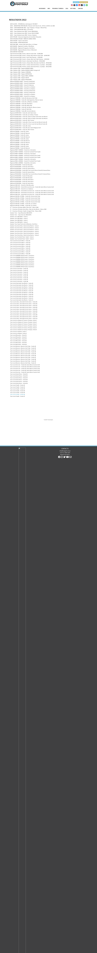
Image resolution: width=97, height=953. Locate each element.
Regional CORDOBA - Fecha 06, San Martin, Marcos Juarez (25, 107)
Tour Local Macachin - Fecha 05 (18, 342)
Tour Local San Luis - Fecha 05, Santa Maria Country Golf (25, 372)
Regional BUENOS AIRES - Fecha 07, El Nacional (22, 92)
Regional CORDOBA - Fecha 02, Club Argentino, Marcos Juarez (26, 100)
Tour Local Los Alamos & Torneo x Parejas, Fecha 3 (23, 324)
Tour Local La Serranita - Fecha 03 (19, 272)
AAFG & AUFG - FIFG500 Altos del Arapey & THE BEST (24, 24)
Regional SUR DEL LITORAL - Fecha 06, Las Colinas (23, 205)
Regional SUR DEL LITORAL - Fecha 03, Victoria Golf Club (25, 200)
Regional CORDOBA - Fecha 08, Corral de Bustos (23, 111)
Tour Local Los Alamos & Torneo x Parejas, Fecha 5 (23, 327)
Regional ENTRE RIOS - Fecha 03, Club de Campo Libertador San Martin (29, 116)
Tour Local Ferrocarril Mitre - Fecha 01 (20, 240)
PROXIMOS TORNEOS (57, 8)
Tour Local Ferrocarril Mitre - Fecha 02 (20, 242)
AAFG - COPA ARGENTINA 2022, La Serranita (21, 29)
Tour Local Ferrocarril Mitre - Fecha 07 (20, 251)
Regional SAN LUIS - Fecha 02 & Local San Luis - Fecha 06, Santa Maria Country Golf (32, 187)
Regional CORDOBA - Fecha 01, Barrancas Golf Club (23, 98)
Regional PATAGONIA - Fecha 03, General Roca (22, 168)
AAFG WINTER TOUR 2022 (16, 51)
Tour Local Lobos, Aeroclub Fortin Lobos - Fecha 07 (23, 313)
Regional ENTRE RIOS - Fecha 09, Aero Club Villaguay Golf (25, 127)
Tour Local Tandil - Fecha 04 (17, 390)
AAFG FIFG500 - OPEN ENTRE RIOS (19, 42)
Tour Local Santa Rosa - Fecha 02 (18, 376)
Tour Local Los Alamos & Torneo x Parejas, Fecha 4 (23, 326)
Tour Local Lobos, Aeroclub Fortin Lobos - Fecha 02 (23, 303)
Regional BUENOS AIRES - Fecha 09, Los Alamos (22, 96)
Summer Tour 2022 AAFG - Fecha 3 (19, 220)
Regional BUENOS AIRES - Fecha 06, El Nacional (22, 90)
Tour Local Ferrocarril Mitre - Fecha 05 (20, 248)
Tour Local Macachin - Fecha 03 (18, 338)
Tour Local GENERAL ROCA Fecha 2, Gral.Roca (22, 257)
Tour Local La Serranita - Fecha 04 (19, 274)
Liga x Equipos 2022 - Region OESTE (19, 77)
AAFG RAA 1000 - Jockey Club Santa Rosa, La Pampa (23, 44)
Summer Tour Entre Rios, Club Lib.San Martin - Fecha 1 (24, 225)
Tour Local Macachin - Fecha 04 (18, 340)
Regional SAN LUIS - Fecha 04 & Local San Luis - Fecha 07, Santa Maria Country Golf (32, 190)
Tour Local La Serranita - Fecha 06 (19, 277)
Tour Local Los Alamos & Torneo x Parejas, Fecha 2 (23, 322)
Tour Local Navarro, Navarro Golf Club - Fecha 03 (23, 350)
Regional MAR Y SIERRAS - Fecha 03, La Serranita (23, 153)
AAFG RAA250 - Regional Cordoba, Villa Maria (22, 46)
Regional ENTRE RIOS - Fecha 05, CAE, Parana (22, 120)
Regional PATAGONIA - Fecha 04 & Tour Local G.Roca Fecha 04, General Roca (30, 170)
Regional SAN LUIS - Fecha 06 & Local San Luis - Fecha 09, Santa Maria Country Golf (32, 194)
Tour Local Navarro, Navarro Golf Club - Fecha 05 (23, 353)
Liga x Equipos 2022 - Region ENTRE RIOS (21, 74)
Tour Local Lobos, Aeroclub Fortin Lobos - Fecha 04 (23, 307)
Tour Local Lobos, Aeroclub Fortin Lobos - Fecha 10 (23, 318)
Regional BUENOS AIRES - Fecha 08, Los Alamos (22, 94)
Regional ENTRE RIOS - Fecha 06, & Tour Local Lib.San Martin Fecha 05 (28, 122)
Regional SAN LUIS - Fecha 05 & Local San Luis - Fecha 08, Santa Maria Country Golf (32, 192)
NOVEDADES (42, 8)
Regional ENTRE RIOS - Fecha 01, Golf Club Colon (23, 112)
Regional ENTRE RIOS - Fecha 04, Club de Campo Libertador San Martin (29, 118)
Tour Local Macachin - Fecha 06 (18, 344)
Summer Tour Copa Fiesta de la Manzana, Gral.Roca (23, 224)
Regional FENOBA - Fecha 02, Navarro (20, 133)
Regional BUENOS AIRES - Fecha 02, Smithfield (22, 83)
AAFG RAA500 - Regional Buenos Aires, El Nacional (23, 50)
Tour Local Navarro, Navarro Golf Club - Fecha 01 (23, 346)
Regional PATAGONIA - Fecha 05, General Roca (22, 172)
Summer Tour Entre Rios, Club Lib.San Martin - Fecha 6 (24, 235)
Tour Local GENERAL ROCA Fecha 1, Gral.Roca (22, 255)
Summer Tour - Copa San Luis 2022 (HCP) (20, 214)
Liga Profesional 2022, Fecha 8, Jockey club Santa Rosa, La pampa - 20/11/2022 (30, 66)
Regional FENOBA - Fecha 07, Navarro (20, 142)
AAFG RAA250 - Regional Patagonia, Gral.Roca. (22, 48)
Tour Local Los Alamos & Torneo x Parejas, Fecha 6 (23, 329)
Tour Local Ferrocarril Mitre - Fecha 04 (20, 246)
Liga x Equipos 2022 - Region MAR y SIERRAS (21, 75)
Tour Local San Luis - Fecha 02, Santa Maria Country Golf (25, 366)
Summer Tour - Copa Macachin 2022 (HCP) (21, 213)
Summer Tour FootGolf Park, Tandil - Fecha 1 (22, 237)
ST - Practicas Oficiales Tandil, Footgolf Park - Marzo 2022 (25, 211)
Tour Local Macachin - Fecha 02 (18, 337)
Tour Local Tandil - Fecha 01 (17, 385)
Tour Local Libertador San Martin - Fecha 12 (21, 300)
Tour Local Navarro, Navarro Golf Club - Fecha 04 (23, 351)
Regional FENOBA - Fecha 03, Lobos (19, 135)
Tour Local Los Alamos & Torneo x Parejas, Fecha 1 (23, 320)
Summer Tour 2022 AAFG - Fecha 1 (19, 216)
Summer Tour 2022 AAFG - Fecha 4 (19, 222)
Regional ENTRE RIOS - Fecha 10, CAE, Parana (22, 129)
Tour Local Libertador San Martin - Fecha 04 (21, 288)
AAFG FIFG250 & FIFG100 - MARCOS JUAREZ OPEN (23, 38)
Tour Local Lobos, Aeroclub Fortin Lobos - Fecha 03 (23, 305)
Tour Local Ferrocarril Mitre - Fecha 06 (20, 250)
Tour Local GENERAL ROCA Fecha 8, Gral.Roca (22, 264)
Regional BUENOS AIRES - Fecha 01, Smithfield (22, 81)
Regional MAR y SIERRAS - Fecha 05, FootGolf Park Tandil (25, 157)
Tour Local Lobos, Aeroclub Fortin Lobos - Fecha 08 (23, 314)
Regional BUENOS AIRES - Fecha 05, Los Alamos (22, 88)
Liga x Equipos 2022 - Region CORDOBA (20, 72)
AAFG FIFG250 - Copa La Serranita (19, 40)
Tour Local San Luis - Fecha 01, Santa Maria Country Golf (25, 364)
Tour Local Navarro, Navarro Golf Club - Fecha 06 (23, 355)
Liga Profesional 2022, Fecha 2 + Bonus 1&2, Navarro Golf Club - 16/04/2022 (30, 55)
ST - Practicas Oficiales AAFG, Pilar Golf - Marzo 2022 (24, 207)
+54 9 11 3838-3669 (65, 452)
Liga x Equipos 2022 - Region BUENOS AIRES (21, 68)
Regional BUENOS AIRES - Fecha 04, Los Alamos (22, 87)
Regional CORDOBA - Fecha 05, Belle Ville (21, 105)
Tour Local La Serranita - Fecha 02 (19, 270)
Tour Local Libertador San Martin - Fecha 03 (21, 287)
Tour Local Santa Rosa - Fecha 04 (18, 379)
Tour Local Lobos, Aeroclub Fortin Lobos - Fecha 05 (23, 309)
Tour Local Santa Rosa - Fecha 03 (18, 377)
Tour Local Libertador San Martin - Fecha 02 (21, 285)
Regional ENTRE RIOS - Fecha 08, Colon (20, 125)
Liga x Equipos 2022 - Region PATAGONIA (21, 79)
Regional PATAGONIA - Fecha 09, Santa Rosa (21, 179)
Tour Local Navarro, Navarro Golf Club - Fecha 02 (23, 348)
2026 (67, 8)
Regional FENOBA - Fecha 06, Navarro (20, 140)
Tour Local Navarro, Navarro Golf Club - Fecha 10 (23, 363)
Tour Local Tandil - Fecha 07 (17, 396)
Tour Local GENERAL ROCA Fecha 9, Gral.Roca (22, 266)
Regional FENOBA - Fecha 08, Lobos (19, 144)
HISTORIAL (73, 8)
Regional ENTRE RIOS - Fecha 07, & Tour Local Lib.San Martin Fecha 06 (28, 124)
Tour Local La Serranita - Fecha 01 (19, 268)
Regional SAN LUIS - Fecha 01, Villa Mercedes (22, 185)
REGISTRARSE (83, 2)
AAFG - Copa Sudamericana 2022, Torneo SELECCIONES (24, 33)
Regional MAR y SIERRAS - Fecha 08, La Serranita (23, 163)
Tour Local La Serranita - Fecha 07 (19, 279)
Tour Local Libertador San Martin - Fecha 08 (21, 292)
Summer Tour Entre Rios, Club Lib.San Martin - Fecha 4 (24, 231)
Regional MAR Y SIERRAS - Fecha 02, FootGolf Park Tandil (25, 151)
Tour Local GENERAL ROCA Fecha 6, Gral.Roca (22, 263)
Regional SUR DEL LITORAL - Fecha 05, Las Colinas (23, 203)
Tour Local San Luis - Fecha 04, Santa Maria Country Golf (25, 370)
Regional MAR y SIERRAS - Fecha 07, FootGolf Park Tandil (25, 161)
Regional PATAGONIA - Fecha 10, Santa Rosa (21, 183)
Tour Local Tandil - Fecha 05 (17, 392)
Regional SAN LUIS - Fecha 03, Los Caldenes (21, 188)
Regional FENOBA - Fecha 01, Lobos (19, 131)
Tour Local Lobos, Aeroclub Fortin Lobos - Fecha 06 (23, 311)
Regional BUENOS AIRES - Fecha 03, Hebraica (22, 85)
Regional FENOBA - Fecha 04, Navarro (20, 137)
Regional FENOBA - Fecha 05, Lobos (19, 138)
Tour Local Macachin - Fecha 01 (18, 335)
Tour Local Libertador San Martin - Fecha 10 (21, 296)
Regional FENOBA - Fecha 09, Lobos (19, 146)
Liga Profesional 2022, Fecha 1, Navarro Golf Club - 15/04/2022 (26, 53)
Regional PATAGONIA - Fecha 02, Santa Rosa (21, 166)
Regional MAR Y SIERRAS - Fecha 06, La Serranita (23, 159)
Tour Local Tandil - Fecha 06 (17, 394)
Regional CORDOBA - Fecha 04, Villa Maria (21, 103)
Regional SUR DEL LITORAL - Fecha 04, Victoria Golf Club (25, 201)
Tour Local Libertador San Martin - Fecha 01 (21, 283)
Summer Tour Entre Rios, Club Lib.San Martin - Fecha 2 (24, 227)
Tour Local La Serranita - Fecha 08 (19, 281)
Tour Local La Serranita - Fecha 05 (19, 276)
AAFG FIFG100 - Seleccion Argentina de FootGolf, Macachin (25, 37)
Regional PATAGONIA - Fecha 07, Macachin (21, 175)
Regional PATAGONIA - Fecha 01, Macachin (21, 164)
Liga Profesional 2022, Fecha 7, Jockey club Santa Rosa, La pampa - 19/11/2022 (30, 64)
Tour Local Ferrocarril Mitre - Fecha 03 (20, 244)
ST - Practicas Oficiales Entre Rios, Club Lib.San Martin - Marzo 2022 (28, 209)
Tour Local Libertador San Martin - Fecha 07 (21, 290)
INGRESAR (76, 2)
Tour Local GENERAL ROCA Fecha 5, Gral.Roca (22, 261)
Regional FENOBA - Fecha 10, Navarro (20, 148)
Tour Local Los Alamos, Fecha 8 (18, 333)
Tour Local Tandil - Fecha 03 (17, 389)
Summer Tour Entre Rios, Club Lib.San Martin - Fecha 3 (24, 229)
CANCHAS (80, 8)
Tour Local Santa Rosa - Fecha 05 (18, 381)
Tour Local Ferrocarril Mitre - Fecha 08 (20, 253)
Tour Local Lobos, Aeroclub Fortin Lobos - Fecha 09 (23, 316)
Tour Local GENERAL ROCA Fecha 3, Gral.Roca (22, 259)
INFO (49, 8)
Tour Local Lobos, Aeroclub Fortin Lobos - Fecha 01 (23, 301)
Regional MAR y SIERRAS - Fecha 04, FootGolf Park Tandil (25, 155)
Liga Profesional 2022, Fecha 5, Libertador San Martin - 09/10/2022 (27, 61)
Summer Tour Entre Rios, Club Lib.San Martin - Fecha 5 (24, 233)
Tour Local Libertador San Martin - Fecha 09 (21, 294)
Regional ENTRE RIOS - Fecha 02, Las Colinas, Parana (24, 114)
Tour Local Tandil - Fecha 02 (17, 387)
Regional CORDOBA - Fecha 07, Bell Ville (20, 109)
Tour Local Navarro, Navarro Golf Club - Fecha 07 (23, 357)
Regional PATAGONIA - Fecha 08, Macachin (21, 177)
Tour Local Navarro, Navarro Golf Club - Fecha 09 (23, 361)
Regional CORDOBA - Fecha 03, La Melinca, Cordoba (23, 101)
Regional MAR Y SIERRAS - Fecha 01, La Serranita (23, 150)
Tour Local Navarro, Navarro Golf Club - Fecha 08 (23, 359)
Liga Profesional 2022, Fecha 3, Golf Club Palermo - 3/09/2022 (26, 57)
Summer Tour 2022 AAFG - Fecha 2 (19, 218)
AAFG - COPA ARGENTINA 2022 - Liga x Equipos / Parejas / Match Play (28, 27)
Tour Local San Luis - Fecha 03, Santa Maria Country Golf (25, 368)
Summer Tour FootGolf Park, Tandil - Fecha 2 (22, 238)
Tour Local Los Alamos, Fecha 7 (18, 331)
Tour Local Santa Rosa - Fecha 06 (18, 383)
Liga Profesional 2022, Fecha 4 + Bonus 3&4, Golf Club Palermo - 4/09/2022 (29, 59)
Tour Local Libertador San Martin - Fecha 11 (21, 298)
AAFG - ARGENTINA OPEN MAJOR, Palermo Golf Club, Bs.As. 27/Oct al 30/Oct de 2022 (32, 25)
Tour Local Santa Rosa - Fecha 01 (18, 374)
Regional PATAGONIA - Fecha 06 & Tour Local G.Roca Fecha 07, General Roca (30, 174)
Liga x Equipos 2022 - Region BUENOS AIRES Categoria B (25, 70)
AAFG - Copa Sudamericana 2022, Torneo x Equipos (23, 35)
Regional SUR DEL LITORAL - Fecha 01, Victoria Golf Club (25, 196)
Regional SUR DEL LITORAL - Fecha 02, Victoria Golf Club (25, 198)
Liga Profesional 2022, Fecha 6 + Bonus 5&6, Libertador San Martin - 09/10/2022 (31, 62)
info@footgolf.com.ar (64, 450)
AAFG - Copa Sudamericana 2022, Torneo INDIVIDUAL (24, 31)
